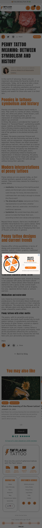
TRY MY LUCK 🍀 (30, 267)
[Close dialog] (39, 255)
